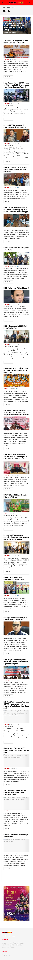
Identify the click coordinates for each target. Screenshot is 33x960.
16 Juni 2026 (12, 513)
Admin (6, 388)
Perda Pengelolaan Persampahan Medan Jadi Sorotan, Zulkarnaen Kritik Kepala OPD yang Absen (16, 662)
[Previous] (15, 875)
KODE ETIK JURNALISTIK (7, 945)
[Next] (18, 875)
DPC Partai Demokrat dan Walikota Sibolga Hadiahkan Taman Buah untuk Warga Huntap (14, 26)
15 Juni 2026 (13, 555)
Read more (8, 76)
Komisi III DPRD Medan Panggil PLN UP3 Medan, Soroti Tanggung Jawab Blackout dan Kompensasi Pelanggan (16, 210)
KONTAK (10, 943)
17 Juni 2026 (13, 475)
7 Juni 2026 (13, 768)
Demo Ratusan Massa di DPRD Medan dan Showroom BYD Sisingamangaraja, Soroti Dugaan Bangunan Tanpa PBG (16, 85)
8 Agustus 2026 (12, 32)
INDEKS (13, 947)
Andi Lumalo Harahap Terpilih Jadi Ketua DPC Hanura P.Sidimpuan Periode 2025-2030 (15, 793)
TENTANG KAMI (5, 947)
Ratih (6, 32)
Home (3, 7)
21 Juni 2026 (12, 388)
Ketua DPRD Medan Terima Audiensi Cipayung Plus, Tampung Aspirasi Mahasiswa (15, 169)
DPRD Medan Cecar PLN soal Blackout (16, 288)
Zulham (7, 103)
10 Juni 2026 (13, 724)
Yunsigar (7, 59)
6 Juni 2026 (13, 853)
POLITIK (14, 7)
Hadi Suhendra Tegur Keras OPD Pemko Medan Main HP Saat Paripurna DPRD (16, 750)
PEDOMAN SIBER (18, 943)
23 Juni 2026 (13, 143)
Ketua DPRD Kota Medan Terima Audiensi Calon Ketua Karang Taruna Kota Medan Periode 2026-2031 (16, 457)
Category (8, 7)
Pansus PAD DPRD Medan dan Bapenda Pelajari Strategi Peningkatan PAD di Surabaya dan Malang (16, 537)
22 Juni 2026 (13, 187)
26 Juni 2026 (13, 103)
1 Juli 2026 (13, 59)
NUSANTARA (7, 20)
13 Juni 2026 (13, 680)
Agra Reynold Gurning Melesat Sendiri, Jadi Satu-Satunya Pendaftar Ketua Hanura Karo (16, 370)
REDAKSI (4, 943)
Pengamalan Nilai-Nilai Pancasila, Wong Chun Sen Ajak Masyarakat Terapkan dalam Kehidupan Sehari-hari (16, 413)
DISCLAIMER (19, 945)
